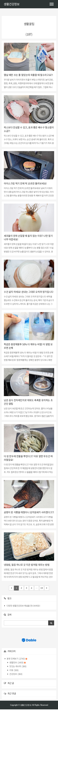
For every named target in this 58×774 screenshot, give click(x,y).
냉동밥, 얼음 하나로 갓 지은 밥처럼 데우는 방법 (26, 564)
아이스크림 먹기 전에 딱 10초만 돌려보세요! (25, 183)
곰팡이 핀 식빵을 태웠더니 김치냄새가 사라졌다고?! (29, 512)
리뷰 (14, 670)
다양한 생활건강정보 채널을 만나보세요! (23, 605)
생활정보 (16, 662)
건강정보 (15, 673)
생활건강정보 (11, 4)
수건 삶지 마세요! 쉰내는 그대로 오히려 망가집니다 (28, 291)
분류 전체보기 (15, 658)
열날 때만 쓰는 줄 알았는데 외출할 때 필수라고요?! (28, 75)
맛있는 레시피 (17, 666)
